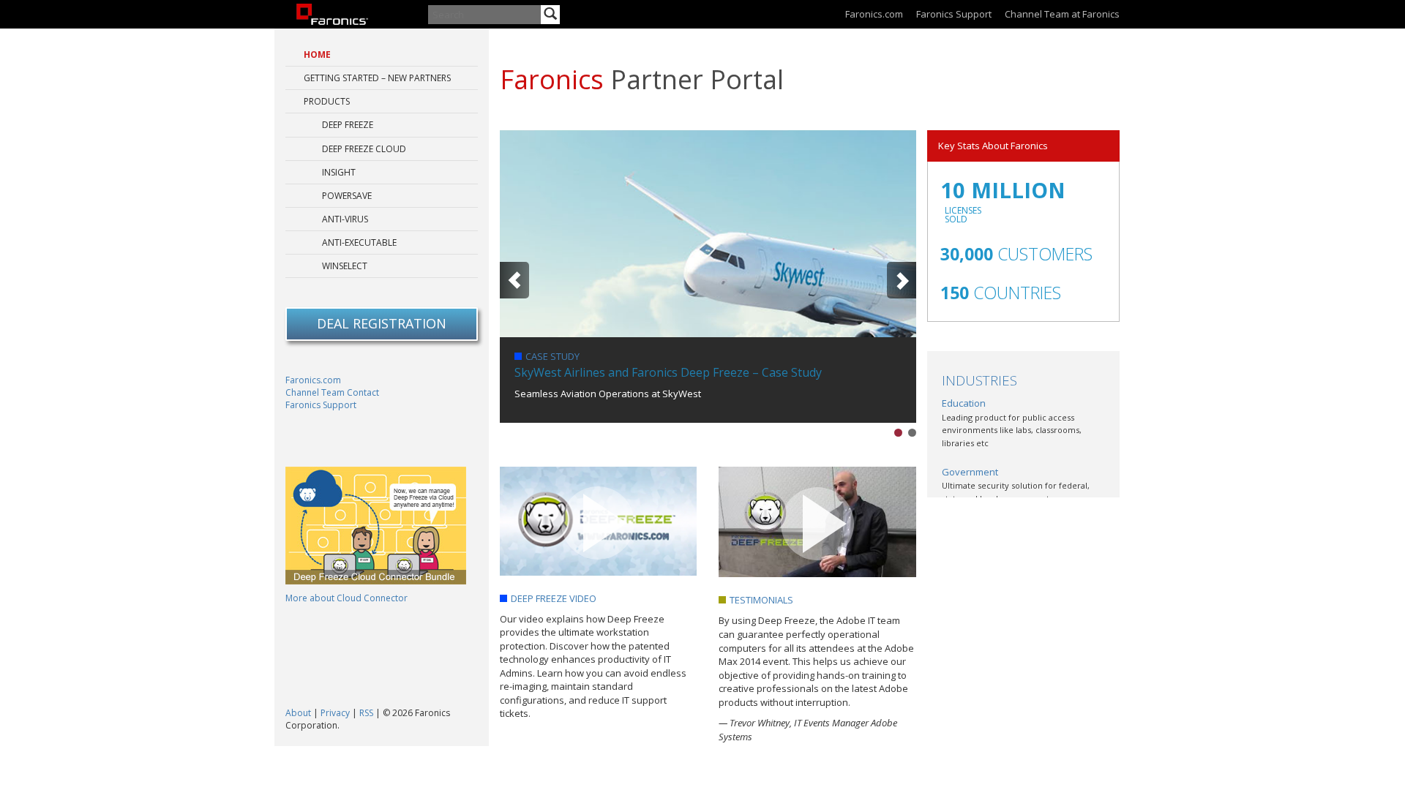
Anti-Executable (359, 242)
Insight (339, 172)
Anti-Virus (345, 219)
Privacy (335, 713)
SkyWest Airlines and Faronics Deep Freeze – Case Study (668, 372)
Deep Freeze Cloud (364, 149)
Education (964, 403)
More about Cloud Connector (346, 598)
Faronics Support (954, 13)
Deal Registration (381, 323)
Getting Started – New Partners (377, 78)
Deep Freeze (347, 124)
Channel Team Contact (332, 392)
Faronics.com (874, 13)
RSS (366, 713)
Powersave (347, 195)
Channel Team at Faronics (1062, 13)
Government (970, 471)
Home (317, 54)
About (298, 713)
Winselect (344, 266)
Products (327, 101)
